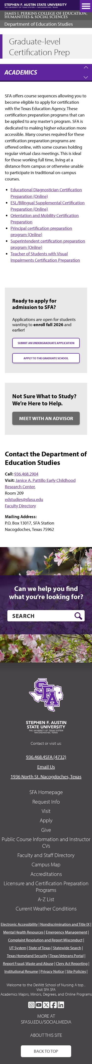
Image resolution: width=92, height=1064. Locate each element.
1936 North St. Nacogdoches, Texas (46, 776)
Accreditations (46, 874)
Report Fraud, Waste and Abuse (28, 963)
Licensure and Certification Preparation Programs (46, 886)
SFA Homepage (46, 792)
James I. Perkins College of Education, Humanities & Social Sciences (45, 15)
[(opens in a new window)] (31, 1004)
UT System (17, 947)
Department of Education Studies (38, 24)
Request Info (46, 801)
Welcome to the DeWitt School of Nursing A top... (46, 984)
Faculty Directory (20, 506)
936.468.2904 (26, 474)
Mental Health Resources (23, 932)
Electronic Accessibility (19, 924)
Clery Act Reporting (72, 963)
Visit (46, 811)
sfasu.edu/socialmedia (46, 1022)
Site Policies (76, 971)
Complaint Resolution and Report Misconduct (45, 939)
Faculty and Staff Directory (46, 855)
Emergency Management (66, 932)
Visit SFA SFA (46, 989)
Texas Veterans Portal (67, 955)
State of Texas (40, 947)
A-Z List (46, 899)
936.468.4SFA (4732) (46, 757)
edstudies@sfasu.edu (24, 499)
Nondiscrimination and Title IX (65, 924)
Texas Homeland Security (27, 955)
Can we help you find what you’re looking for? (46, 592)
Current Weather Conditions (46, 908)
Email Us (46, 767)
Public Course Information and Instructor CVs (46, 842)
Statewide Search (67, 947)
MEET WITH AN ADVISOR (46, 418)
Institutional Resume (21, 971)
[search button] (78, 616)
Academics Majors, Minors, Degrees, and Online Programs (46, 994)
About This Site (46, 1035)
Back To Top (46, 1051)
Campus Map (46, 864)
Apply (46, 820)
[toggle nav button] (86, 6)
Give (46, 829)
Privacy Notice (52, 971)
